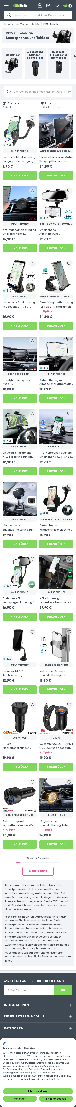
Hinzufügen (20, 175)
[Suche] (9, 15)
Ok (63, 989)
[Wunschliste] (57, 5)
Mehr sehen (38, 871)
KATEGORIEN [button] (13, 1028)
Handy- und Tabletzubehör (22, 24)
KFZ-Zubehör (52, 24)
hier (59, 1079)
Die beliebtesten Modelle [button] (24, 1016)
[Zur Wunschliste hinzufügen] (32, 118)
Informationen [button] (16, 1005)
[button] (56, 311)
